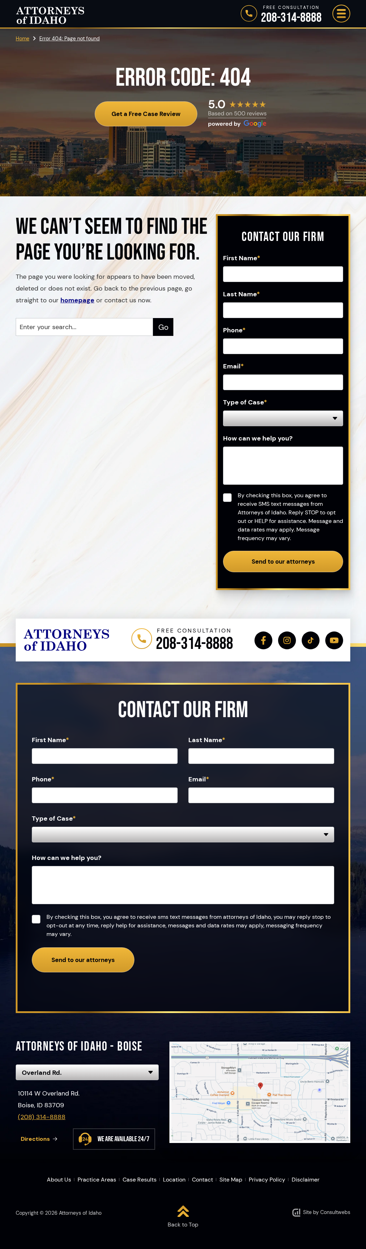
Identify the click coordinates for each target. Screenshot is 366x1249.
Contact (202, 1180)
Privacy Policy (267, 1180)
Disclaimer (306, 1180)
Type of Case (245, 402)
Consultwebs (335, 1212)
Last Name (241, 294)
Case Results (140, 1180)
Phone (234, 330)
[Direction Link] (259, 1092)
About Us (59, 1180)
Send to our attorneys (283, 561)
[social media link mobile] (263, 640)
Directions (35, 1139)
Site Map (230, 1180)
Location (174, 1180)
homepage (77, 300)
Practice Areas (97, 1180)
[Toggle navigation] (341, 13)
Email (233, 366)
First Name (241, 258)
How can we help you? (258, 438)
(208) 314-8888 (41, 1117)
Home (22, 38)
